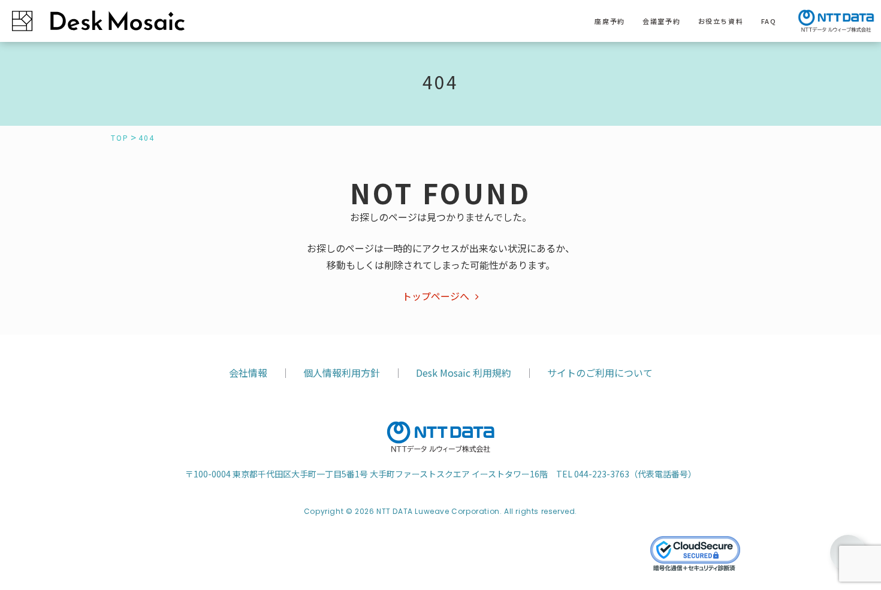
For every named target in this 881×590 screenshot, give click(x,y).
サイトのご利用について (600, 372)
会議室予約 (661, 21)
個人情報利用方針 (341, 372)
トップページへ (435, 296)
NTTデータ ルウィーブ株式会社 (440, 437)
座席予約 (609, 21)
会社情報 (248, 372)
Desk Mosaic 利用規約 (463, 372)
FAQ (769, 21)
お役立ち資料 (721, 21)
